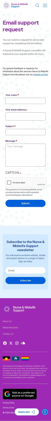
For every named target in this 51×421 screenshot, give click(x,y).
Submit (25, 203)
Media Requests (10, 327)
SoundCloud (23, 343)
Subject (9, 126)
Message (10, 141)
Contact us (8, 334)
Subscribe (25, 280)
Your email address (15, 109)
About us (7, 321)
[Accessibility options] (45, 412)
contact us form (40, 74)
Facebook (5, 343)
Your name (11, 95)
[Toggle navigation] (45, 5)
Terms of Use (8, 408)
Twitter (11, 343)
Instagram (17, 343)
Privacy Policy (8, 403)
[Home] (15, 5)
